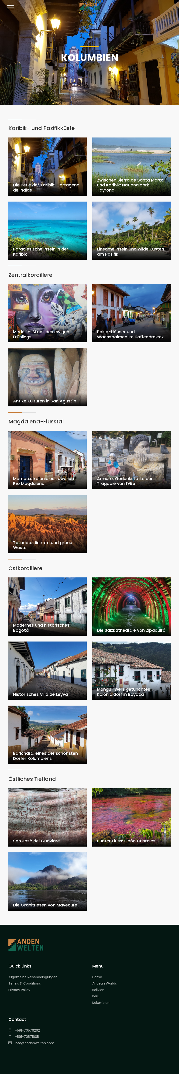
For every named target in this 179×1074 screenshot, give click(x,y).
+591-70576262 (27, 1030)
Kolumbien (101, 1002)
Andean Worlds (104, 983)
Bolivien (98, 990)
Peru (96, 996)
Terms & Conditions (24, 983)
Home (97, 977)
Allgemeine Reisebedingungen (33, 977)
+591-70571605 (26, 1036)
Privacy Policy (19, 990)
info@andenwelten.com (34, 1043)
